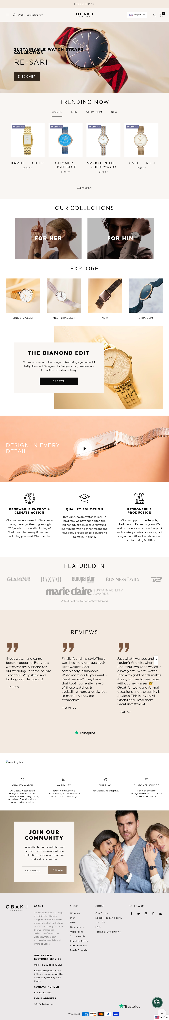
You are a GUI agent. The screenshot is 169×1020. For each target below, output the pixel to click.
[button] (137, 15)
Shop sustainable (134, 63)
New (73, 922)
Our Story (101, 913)
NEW (114, 112)
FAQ (98, 927)
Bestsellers (77, 927)
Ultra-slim (94, 112)
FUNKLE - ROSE (141, 163)
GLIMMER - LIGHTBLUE (65, 165)
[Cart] (161, 15)
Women (57, 112)
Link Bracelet (78, 946)
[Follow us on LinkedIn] (160, 913)
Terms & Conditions (108, 932)
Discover (59, 381)
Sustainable (77, 936)
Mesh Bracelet (79, 950)
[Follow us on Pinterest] (153, 913)
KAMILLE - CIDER (27, 163)
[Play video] (84, 448)
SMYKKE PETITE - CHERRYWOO (103, 165)
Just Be (100, 922)
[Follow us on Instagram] (146, 913)
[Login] (154, 15)
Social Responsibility (108, 918)
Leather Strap (79, 941)
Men (74, 112)
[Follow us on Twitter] (138, 913)
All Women (84, 188)
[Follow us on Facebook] (131, 913)
